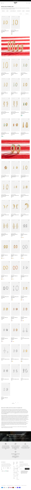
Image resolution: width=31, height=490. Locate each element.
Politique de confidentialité (17, 485)
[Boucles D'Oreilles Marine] (25, 225)
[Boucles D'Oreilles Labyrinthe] (5, 225)
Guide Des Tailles (17, 469)
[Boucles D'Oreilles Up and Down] (5, 22)
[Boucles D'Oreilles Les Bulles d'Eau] (25, 84)
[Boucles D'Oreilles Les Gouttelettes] (15, 167)
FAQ (17, 477)
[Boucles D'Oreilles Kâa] (15, 370)
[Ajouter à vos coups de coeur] (9, 17)
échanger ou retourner (15, 456)
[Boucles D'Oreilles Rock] (25, 329)
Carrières (14, 476)
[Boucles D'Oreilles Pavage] (25, 246)
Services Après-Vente (17, 475)
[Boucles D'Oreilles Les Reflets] (15, 187)
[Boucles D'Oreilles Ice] (15, 350)
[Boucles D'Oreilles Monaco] (5, 389)
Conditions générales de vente (10, 485)
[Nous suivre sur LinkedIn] (1, 469)
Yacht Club (22, 233)
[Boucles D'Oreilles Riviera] (15, 65)
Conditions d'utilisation (24, 485)
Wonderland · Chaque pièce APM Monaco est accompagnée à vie (15, 0)
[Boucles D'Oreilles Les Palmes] (5, 206)
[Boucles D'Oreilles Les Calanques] (25, 104)
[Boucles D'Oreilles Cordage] (25, 288)
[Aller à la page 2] (18, 402)
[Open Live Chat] (15, 444)
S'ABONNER (27, 468)
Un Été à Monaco (3, 72)
